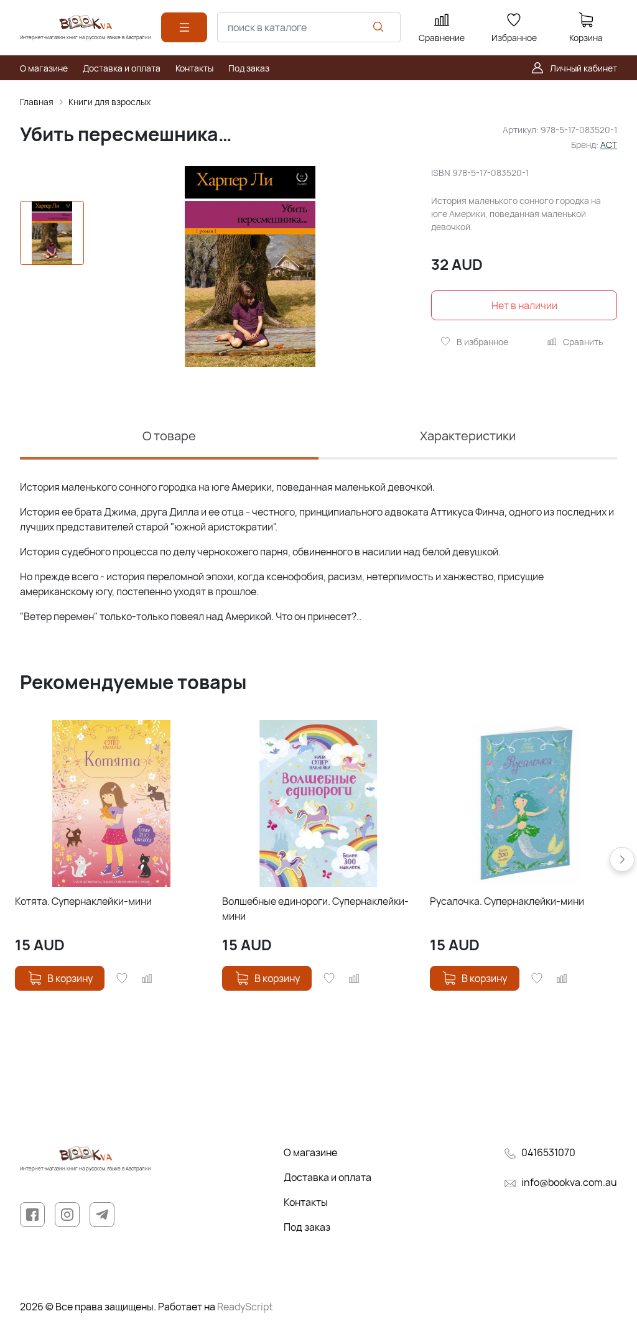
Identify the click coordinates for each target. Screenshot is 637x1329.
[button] (622, 859)
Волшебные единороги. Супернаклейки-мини (315, 908)
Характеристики (468, 435)
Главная (36, 102)
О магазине (310, 1152)
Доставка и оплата (327, 1177)
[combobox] (309, 27)
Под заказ (307, 1227)
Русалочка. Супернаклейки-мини (507, 901)
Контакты (306, 1202)
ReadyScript (244, 1306)
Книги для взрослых (109, 102)
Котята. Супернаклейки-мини (83, 901)
